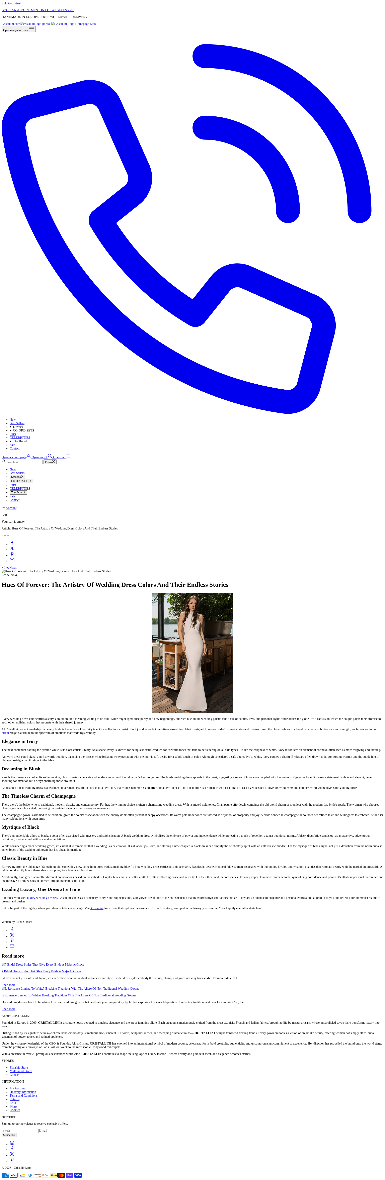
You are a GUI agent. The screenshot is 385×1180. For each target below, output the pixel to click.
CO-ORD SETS (23, 430)
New (13, 419)
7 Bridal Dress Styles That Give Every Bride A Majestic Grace (41, 971)
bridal (5, 732)
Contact (14, 448)
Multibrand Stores (21, 1071)
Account (11, 508)
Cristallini (96, 908)
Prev (6, 567)
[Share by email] (12, 561)
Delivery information (23, 1092)
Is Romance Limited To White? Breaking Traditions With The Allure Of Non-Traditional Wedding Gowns (69, 995)
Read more (8, 985)
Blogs (13, 1106)
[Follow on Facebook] (12, 1149)
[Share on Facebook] (12, 544)
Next (12, 567)
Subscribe (9, 1135)
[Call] (192, 412)
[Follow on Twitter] (12, 1155)
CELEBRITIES (20, 437)
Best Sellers (17, 423)
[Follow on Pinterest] (12, 1161)
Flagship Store (19, 1067)
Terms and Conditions (23, 1095)
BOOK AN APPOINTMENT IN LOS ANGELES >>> (38, 10)
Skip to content (11, 3)
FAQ (13, 1102)
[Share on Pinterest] (12, 555)
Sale (12, 445)
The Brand (20, 441)
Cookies (15, 1110)
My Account (17, 1088)
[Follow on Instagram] (12, 1144)
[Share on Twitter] (12, 549)
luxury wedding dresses (42, 897)
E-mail (43, 1130)
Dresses (18, 426)
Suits (13, 434)
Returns (14, 1099)
